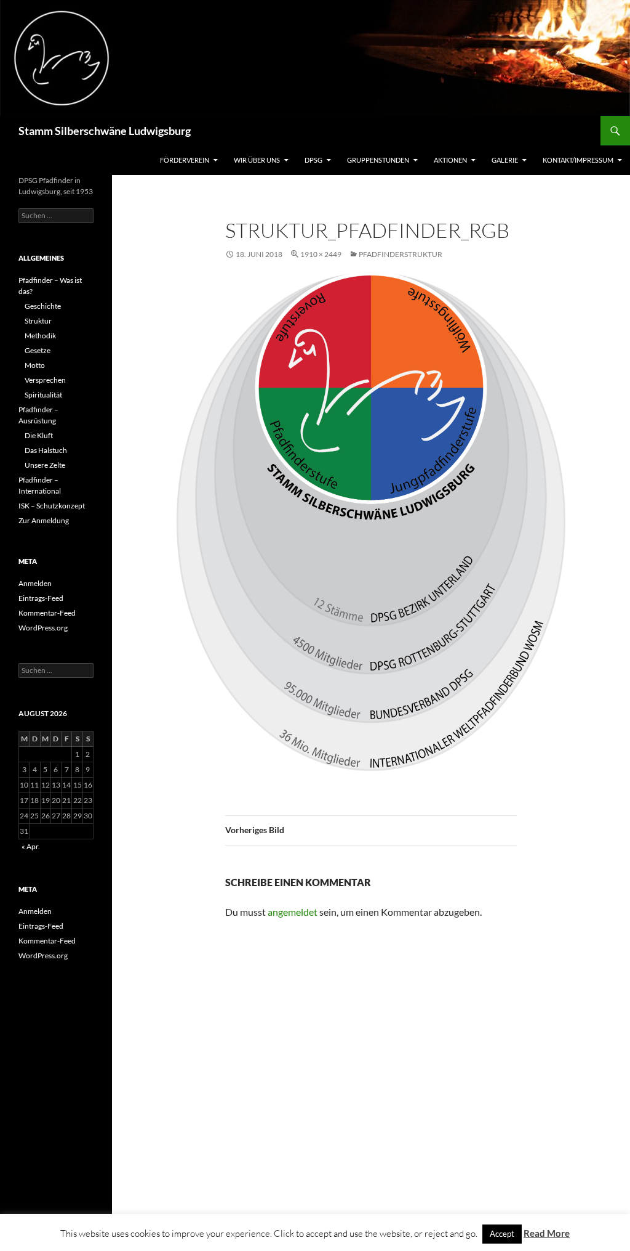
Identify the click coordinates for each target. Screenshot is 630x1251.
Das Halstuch (46, 450)
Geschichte (43, 306)
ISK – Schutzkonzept (51, 505)
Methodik (40, 335)
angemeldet (292, 912)
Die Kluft (39, 435)
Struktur (38, 320)
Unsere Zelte (45, 465)
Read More (547, 1233)
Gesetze (37, 350)
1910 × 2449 (320, 254)
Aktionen (450, 160)
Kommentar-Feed (47, 612)
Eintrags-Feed (40, 598)
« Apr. (31, 846)
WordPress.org (43, 627)
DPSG (313, 160)
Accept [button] (502, 1234)
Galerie (505, 160)
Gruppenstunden (378, 160)
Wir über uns (257, 160)
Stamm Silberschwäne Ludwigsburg (104, 130)
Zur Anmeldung (43, 520)
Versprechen (45, 380)
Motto (35, 365)
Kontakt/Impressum (578, 160)
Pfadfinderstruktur (400, 254)
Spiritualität (43, 394)
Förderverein (184, 160)
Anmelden (35, 583)
